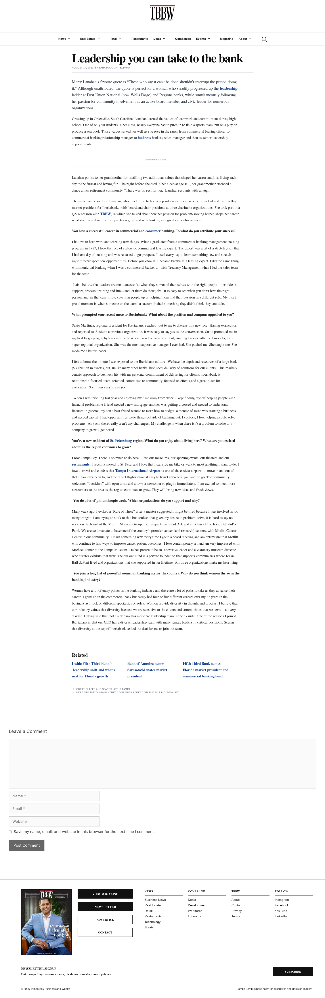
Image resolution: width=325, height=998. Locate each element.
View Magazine (105, 894)
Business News (155, 899)
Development (197, 905)
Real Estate (88, 38)
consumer (153, 231)
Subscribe (293, 971)
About (243, 38)
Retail (113, 38)
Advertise (105, 919)
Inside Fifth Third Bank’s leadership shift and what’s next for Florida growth (93, 670)
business (144, 137)
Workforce (195, 910)
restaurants (81, 464)
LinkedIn (281, 916)
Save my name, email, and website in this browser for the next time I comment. (84, 831)
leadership (228, 88)
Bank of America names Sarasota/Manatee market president (147, 670)
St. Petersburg (121, 440)
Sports (149, 927)
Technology (153, 922)
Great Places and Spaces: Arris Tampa (103, 689)
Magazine (226, 38)
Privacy (236, 910)
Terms (235, 916)
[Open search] (264, 39)
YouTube (281, 910)
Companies (183, 38)
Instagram (282, 899)
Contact (105, 932)
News (62, 38)
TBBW (105, 214)
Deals (157, 38)
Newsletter (105, 907)
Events (201, 38)
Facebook (282, 905)
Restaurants (140, 38)
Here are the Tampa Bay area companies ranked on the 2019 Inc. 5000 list (127, 692)
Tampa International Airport (138, 470)
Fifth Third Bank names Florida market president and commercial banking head (205, 670)
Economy (194, 916)
